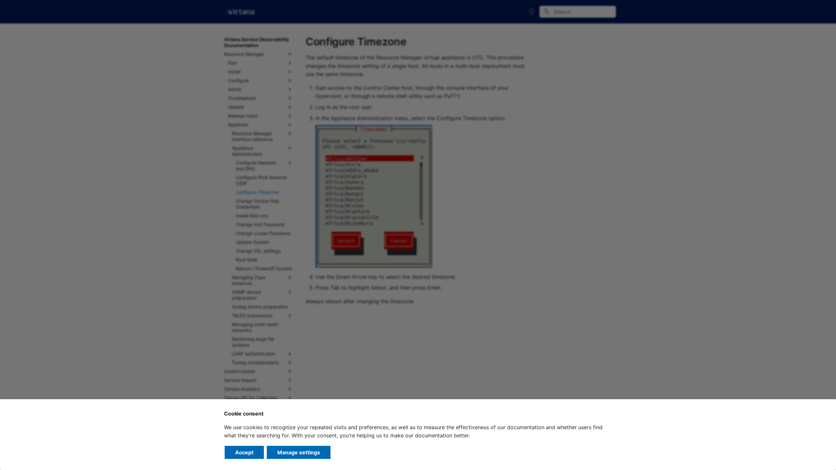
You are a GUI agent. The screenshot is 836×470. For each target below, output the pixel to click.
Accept (244, 452)
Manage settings (298, 452)
